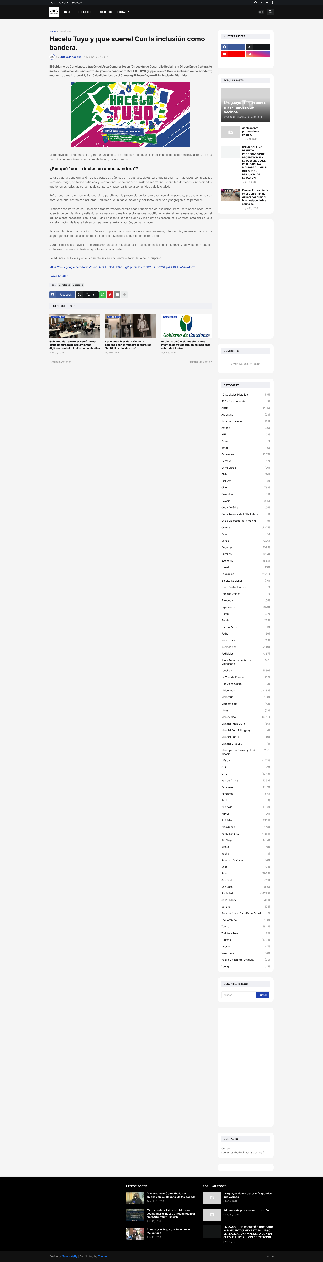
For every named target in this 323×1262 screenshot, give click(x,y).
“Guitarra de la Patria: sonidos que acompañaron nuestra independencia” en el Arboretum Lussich (171, 1214)
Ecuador (245, 567)
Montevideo (245, 717)
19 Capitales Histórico (245, 394)
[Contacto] (258, 61)
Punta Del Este (245, 833)
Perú (245, 800)
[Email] (117, 294)
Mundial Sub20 (245, 736)
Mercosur (245, 697)
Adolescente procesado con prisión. (251, 131)
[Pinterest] (110, 294)
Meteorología (245, 703)
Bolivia (245, 441)
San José (245, 886)
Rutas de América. (245, 860)
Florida (245, 620)
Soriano (245, 906)
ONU (245, 773)
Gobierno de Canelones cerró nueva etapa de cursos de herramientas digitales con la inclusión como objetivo (74, 345)
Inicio (52, 2)
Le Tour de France (245, 677)
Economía (245, 560)
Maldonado (245, 690)
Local (121, 11)
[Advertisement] (245, 279)
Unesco (245, 946)
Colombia (245, 494)
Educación (245, 573)
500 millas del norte (245, 401)
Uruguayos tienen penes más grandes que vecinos (247, 1195)
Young (245, 966)
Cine (245, 487)
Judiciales (245, 653)
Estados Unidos (245, 593)
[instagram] (258, 54)
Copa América (245, 507)
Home (270, 1256)
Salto (245, 866)
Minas (245, 710)
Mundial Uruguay (245, 743)
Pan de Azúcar (245, 780)
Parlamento (245, 787)
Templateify (69, 1256)
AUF (245, 434)
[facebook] (255, 2)
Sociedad (77, 2)
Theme (102, 1256)
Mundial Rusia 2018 (245, 723)
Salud (245, 873)
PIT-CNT (245, 813)
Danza (245, 540)
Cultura (245, 527)
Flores (245, 613)
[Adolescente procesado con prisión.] (230, 132)
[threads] (273, 2)
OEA (245, 767)
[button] (261, 12)
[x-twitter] (261, 2)
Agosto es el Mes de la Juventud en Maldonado (169, 1231)
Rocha (245, 853)
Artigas (245, 427)
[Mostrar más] (124, 294)
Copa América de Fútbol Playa (245, 514)
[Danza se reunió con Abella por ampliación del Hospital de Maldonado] (135, 1198)
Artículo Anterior (61, 361)
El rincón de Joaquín (245, 587)
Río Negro (245, 840)
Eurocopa (245, 600)
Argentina (245, 414)
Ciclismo (245, 480)
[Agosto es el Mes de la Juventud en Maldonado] (135, 1234)
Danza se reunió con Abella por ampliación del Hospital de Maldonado (171, 1195)
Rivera (245, 846)
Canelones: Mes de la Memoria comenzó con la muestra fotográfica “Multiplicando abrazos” (128, 345)
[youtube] (267, 2)
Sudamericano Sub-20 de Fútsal (245, 913)
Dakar (245, 534)
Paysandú (245, 793)
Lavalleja (245, 670)
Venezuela (245, 953)
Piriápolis (245, 806)
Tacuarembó (245, 919)
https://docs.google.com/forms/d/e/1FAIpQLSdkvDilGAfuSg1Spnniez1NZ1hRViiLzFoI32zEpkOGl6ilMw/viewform (122, 267)
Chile (245, 474)
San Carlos (245, 880)
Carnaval (245, 461)
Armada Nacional (245, 421)
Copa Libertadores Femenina (245, 520)
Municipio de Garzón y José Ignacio (245, 752)
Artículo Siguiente (199, 361)
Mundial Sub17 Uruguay (245, 730)
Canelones (65, 31)
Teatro (245, 926)
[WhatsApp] (102, 294)
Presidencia (245, 826)
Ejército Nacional (245, 580)
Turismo (245, 939)
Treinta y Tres (245, 933)
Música (245, 760)
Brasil (245, 447)
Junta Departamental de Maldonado (245, 662)
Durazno (245, 553)
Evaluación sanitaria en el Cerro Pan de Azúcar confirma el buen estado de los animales (255, 197)
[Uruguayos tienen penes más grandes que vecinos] (212, 1198)
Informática (245, 640)
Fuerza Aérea (245, 627)
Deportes (245, 547)
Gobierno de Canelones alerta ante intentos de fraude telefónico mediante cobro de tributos (185, 345)
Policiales (63, 2)
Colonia (245, 500)
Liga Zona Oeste (245, 683)
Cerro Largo (245, 467)
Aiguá (245, 407)
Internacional (245, 647)
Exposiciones (245, 607)
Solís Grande (245, 900)
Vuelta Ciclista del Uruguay (245, 959)
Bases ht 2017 (58, 276)
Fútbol (245, 633)
